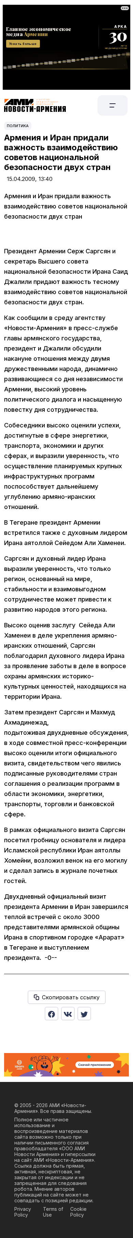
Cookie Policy (78, 1212)
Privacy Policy (22, 1212)
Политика (18, 125)
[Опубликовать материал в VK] (68, 1014)
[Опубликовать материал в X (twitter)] (84, 1014)
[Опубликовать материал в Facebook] (51, 1014)
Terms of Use (53, 1212)
